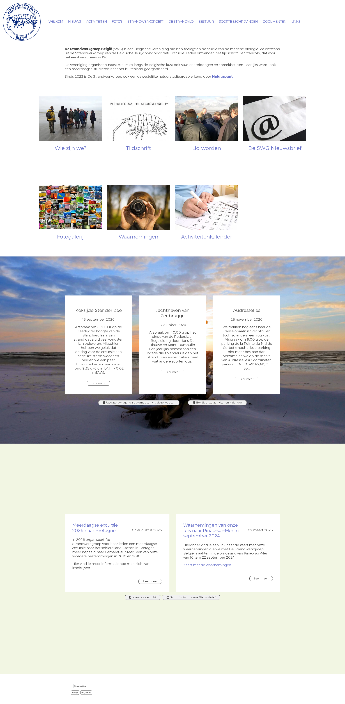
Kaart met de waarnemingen (207, 565)
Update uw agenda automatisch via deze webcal (140, 402)
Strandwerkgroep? (145, 22)
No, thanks (86, 692)
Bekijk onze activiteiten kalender (219, 402)
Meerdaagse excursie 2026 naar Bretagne (95, 527)
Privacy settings (80, 686)
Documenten (274, 22)
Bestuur (206, 22)
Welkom (56, 22)
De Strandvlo (180, 22)
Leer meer (98, 383)
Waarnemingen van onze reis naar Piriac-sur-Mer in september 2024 (211, 530)
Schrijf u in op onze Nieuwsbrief (193, 597)
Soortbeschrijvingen (238, 22)
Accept (75, 692)
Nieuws (74, 22)
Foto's (117, 22)
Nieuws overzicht (144, 597)
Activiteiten (96, 22)
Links (295, 22)
